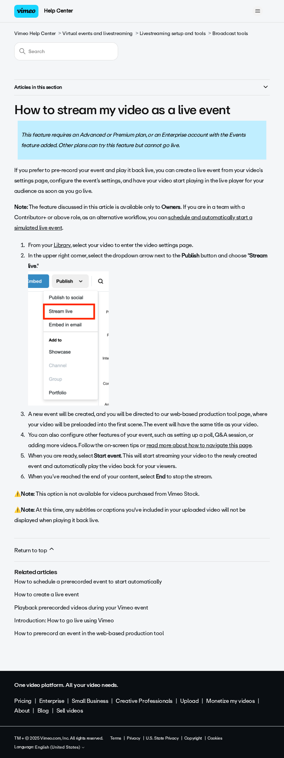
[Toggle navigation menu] (257, 11)
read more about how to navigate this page (199, 445)
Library (62, 245)
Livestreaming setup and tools (173, 33)
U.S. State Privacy (162, 738)
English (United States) (58, 747)
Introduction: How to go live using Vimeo (64, 620)
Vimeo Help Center (35, 33)
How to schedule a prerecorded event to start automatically (88, 581)
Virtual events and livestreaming (97, 33)
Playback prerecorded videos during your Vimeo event (81, 607)
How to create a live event (46, 594)
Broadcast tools (230, 33)
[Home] (26, 11)
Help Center (58, 11)
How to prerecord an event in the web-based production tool (89, 633)
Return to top (31, 550)
